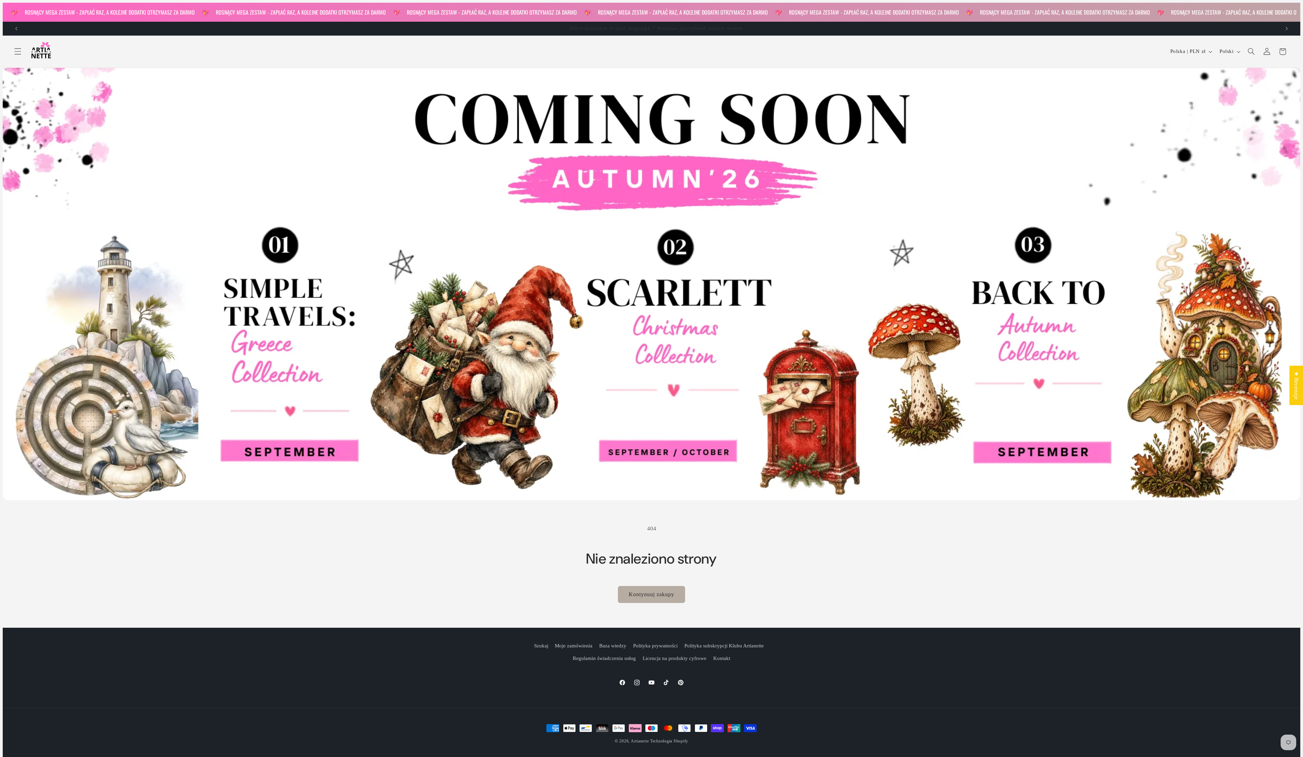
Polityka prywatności (655, 645)
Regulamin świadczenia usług (604, 658)
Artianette (640, 741)
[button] (17, 51)
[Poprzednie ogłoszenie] (16, 28)
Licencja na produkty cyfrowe (674, 658)
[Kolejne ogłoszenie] (1286, 28)
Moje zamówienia (573, 645)
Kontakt (721, 658)
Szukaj (541, 645)
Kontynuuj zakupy (652, 594)
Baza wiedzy (612, 645)
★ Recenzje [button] (1296, 385)
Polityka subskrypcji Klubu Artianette (724, 645)
